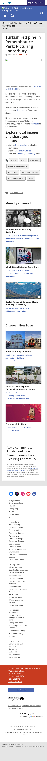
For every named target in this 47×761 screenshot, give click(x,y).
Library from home (16, 605)
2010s (13, 160)
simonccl (11, 55)
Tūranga (12, 636)
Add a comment (16, 193)
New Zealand (11, 276)
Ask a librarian (14, 536)
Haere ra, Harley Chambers (19, 351)
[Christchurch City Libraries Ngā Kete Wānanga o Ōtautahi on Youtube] (28, 494)
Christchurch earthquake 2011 (17, 399)
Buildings (20, 358)
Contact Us (21, 690)
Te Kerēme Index (15, 597)
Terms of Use (15, 726)
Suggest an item (15, 530)
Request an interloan (17, 533)
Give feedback (14, 657)
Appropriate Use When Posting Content (22, 469)
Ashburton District (13, 311)
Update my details (16, 527)
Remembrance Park (16, 179)
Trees (31, 179)
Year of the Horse (12, 431)
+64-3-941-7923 (15, 682)
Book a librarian (15, 547)
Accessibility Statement (23, 729)
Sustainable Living (16, 633)
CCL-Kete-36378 (13, 89)
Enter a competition (16, 560)
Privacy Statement (29, 726)
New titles (13, 506)
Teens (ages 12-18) (32, 239)
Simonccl (8, 29)
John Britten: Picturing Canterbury (22, 267)
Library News (14, 514)
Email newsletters (16, 503)
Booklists (12, 512)
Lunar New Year (25, 428)
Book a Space (14, 544)
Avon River (34, 160)
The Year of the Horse (16, 424)
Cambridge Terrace (13, 361)
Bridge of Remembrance (17, 166)
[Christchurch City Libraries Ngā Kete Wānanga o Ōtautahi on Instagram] (23, 494)
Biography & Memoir (13, 273)
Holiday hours (14, 612)
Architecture (10, 358)
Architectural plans (24, 355)
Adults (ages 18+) (12, 236)
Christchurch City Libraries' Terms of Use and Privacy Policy (24, 707)
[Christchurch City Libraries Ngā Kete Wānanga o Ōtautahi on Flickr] (17, 494)
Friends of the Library (17, 631)
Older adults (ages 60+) (14, 239)
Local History (28, 273)
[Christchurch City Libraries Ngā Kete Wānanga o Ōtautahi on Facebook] (11, 494)
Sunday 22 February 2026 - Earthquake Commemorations (20, 387)
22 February (10, 393)
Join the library (14, 524)
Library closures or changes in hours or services (16, 617)
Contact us (13, 649)
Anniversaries (21, 393)
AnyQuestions (14, 655)
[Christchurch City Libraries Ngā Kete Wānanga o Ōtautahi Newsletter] (34, 494)
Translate (39, 717)
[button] (3, 2)
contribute (34, 124)
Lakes (23, 311)
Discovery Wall (21, 145)
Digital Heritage (12, 308)
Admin (11, 517)
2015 (23, 160)
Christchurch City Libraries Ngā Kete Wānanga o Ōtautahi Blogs (23, 24)
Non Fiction (10, 241)
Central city (12, 173)
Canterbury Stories (23, 151)
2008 (27, 308)
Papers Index (14, 594)
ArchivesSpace (15, 576)
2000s (22, 308)
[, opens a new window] (16, 702)
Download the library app (18, 570)
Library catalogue (15, 567)
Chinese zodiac (11, 428)
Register (21, 110)
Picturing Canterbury (26, 154)
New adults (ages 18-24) (29, 236)
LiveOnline (13, 652)
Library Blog (13, 509)
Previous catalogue (16, 573)
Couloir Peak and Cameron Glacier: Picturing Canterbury (22, 303)
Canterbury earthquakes (15, 396)
